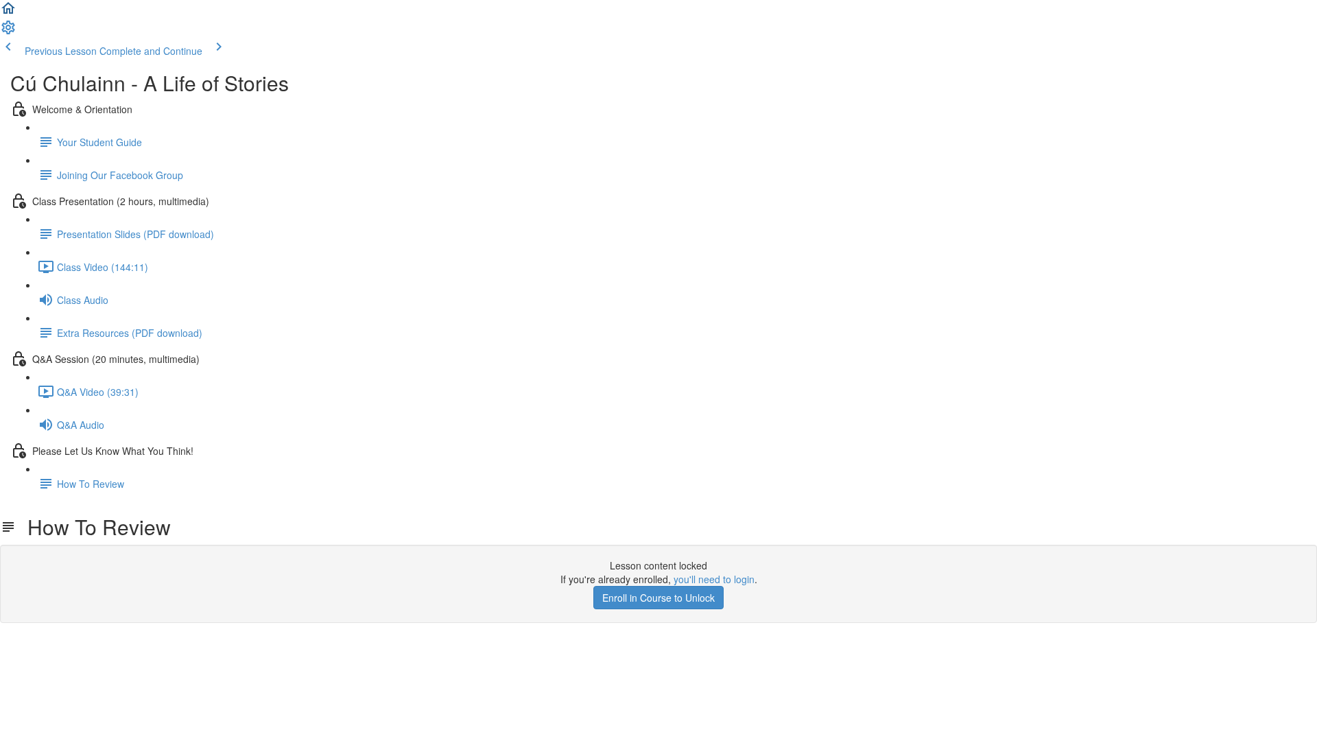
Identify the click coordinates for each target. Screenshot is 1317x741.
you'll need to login (714, 579)
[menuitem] (8, 31)
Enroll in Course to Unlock (658, 597)
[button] (8, 12)
